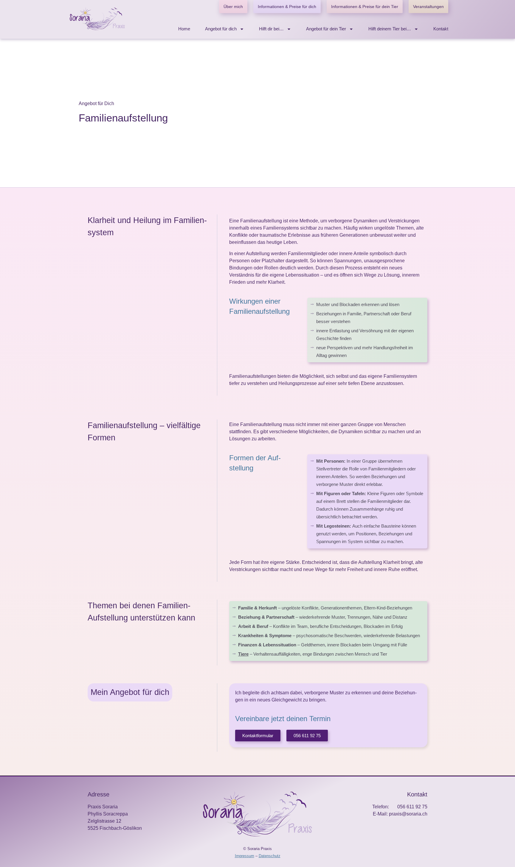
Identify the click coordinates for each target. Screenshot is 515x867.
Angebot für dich (221, 28)
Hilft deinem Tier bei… (389, 28)
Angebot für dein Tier (326, 28)
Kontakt (440, 28)
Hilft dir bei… (271, 28)
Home (184, 28)
